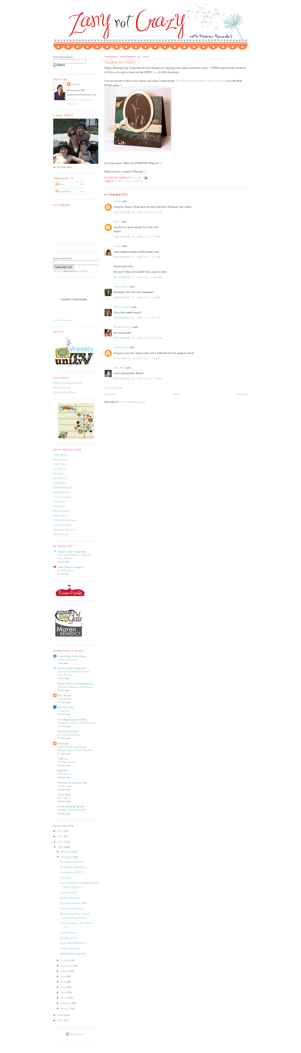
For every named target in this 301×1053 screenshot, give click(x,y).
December (66, 851)
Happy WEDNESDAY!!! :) (74, 943)
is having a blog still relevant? (72, 809)
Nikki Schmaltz (122, 307)
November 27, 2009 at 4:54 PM (137, 297)
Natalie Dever (60, 515)
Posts (61, 184)
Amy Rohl (119, 367)
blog (155, 72)
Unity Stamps (134, 181)
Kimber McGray (62, 492)
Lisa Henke (59, 506)
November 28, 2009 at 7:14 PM (137, 358)
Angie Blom (60, 455)
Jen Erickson (60, 478)
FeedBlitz (82, 271)
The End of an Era (67, 761)
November (67, 857)
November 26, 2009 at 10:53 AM (138, 212)
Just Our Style (66, 707)
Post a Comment (113, 387)
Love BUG (66, 877)
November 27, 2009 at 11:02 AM (138, 277)
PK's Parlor (64, 695)
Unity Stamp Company (71, 567)
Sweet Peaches (65, 698)
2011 (61, 836)
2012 (61, 831)
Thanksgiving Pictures (72, 861)
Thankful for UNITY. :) (121, 62)
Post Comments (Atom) (132, 402)
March (65, 997)
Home (176, 394)
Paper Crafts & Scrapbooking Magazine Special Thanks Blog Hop (75, 748)
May (64, 987)
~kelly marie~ (121, 286)
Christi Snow (60, 464)
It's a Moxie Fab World (69, 734)
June (64, 981)
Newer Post (110, 394)
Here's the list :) (65, 797)
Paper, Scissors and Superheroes (76, 683)
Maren (75, 84)
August (65, 971)
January (65, 1008)
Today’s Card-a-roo (67, 659)
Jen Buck (58, 473)
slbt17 (117, 221)
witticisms (63, 743)
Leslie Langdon (62, 497)
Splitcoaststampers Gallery (68, 383)
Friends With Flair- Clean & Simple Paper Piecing (75, 916)
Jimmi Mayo (60, 482)
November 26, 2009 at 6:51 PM (137, 236)
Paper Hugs (64, 794)
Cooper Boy (63, 710)
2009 (61, 847)
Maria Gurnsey (61, 511)
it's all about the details (71, 806)
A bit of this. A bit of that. (72, 656)
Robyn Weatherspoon (65, 520)
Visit (63, 320)
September (67, 965)
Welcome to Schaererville (72, 782)
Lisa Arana (59, 501)
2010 (61, 842)
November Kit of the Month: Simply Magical (200, 80)
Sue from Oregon (123, 327)
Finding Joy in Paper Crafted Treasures (77, 722)
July (63, 976)
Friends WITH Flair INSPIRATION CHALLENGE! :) (79, 885)
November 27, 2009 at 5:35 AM (137, 257)
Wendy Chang (61, 534)
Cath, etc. (63, 758)
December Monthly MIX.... (74, 903)
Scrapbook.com (61, 387)
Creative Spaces (65, 785)
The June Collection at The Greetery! (76, 686)
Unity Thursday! (69, 892)
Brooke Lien (60, 459)
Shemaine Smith (62, 524)
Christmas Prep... (69, 932)
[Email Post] (145, 177)
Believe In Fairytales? (72, 908)
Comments (64, 191)
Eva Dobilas (60, 468)
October (65, 960)
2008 (61, 1015)
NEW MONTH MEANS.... (74, 954)
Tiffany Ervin (121, 347)
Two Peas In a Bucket (65, 392)
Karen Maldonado (63, 487)
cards (119, 181)
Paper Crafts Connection (72, 551)
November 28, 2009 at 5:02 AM (137, 317)
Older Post (242, 394)
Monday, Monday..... (71, 898)
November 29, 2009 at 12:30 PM (138, 378)
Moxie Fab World (68, 731)
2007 (61, 1020)
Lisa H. (117, 246)
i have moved (64, 773)
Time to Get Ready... (71, 948)
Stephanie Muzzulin (64, 529)
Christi (117, 201)
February (66, 1003)
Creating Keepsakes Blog (72, 719)
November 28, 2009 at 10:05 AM (138, 338)
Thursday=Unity (69, 938)
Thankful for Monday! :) (73, 867)
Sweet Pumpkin (65, 570)
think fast (63, 770)
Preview (57, 271)
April (64, 992)
